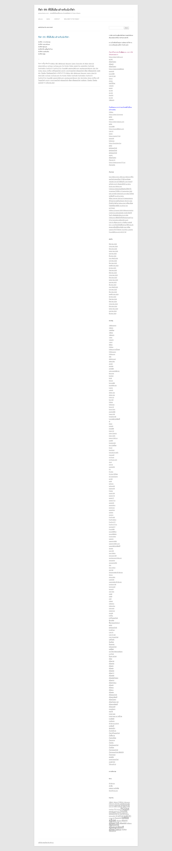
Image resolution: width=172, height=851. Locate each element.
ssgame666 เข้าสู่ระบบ (115, 582)
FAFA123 (111, 397)
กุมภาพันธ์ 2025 (113, 287)
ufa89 (110, 596)
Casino (73, 63)
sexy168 (111, 551)
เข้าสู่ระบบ (112, 783)
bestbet (111, 376)
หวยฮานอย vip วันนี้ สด (115, 716)
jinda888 (111, 428)
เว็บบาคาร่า (112, 160)
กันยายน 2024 (113, 299)
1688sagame (112, 325)
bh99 (110, 378)
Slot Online (84, 78)
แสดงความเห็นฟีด (114, 788)
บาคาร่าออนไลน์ (71, 71)
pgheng (111, 484)
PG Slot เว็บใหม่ (113, 474)
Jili (83, 63)
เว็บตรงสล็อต (112, 738)
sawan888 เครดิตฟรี (114, 546)
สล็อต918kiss (112, 683)
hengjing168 (112, 417)
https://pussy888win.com (116, 129)
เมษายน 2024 (113, 311)
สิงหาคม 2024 (113, 301)
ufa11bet (111, 592)
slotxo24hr (112, 577)
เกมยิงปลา (84, 80)
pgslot (111, 88)
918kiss (111, 112)
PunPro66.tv (42, 68)
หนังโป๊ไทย (112, 83)
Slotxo (44, 71)
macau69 (111, 455)
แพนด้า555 (112, 762)
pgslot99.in (84, 66)
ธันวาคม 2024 (113, 292)
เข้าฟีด (111, 786)
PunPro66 (91, 66)
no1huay (50, 66)
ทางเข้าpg (112, 630)
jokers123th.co (42, 66)
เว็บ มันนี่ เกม (112, 731)
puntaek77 (112, 527)
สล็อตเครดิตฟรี (113, 697)
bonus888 (112, 383)
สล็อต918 (111, 680)
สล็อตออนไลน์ (92, 71)
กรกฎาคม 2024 (113, 304)
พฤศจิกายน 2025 (113, 265)
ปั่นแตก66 (111, 644)
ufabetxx (111, 604)
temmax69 (112, 587)
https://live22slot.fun (115, 143)
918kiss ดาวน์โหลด (114, 349)
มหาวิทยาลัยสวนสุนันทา (116, 651)
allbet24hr (112, 361)
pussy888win (113, 534)
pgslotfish (112, 510)
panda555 (112, 467)
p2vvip (111, 464)
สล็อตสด (111, 692)
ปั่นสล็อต (111, 642)
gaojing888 (112, 412)
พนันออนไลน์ (80, 71)
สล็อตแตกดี (112, 707)
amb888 (111, 369)
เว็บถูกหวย (112, 740)
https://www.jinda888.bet (116, 69)
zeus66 (111, 613)
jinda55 (111, 426)
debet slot (112, 393)
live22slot (111, 450)
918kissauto (112, 352)
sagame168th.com (73, 68)
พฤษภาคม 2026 (113, 251)
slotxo (111, 78)
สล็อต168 (111, 661)
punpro (111, 515)
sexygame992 (113, 563)
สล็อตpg (111, 687)
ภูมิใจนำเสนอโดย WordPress (46, 842)
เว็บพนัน (43, 73)
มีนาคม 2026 (112, 256)
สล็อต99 (111, 64)
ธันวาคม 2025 (113, 263)
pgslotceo (112, 508)
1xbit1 (111, 342)
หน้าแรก (40, 19)
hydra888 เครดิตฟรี (114, 419)
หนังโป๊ (111, 711)
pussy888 (111, 74)
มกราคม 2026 (113, 261)
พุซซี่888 (111, 649)
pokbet (111, 512)
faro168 (111, 400)
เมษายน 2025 (113, 282)
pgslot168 (112, 493)
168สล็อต (111, 330)
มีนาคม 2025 (112, 285)
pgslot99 (111, 71)
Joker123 (91, 63)
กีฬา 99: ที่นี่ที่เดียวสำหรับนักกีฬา (56, 9)
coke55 (111, 390)
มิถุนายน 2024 (113, 306)
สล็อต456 (111, 663)
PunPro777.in (42, 78)
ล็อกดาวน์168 (112, 656)
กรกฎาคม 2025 (113, 275)
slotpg (111, 81)
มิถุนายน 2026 (113, 249)
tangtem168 (112, 584)
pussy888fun (112, 532)
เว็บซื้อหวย (112, 735)
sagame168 (125, 812)
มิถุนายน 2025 (113, 277)
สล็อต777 (111, 673)
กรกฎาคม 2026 (113, 246)
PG (63, 66)
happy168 (112, 414)
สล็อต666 (111, 671)
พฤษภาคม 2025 (113, 280)
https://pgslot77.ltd (114, 136)
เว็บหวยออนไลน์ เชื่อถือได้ (116, 752)
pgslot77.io (77, 66)
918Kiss (52, 63)
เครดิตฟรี (111, 726)
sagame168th (113, 541)
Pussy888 (65, 68)
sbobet (111, 548)
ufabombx (112, 606)
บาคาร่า (63, 71)
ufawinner (112, 611)
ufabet (111, 601)
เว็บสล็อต (111, 747)
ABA (56, 63)
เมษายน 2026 (113, 253)
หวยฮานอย (112, 714)
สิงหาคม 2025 (113, 273)
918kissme (112, 354)
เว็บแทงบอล (112, 755)
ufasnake (111, 608)
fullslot (111, 402)
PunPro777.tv (57, 68)
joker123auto (113, 433)
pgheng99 (112, 486)
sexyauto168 (112, 556)
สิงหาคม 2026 (113, 244)
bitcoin (111, 381)
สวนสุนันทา (112, 709)
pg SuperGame (113, 476)
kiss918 (111, 95)
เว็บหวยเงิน (112, 165)
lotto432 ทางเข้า (113, 452)
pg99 (110, 481)
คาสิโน (49, 71)
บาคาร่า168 (112, 76)
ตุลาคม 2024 (112, 297)
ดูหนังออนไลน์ (113, 148)
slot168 (111, 570)
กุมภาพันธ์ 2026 (113, 258)
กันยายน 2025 (113, 270)
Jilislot (86, 63)
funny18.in (79, 63)
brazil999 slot (113, 385)
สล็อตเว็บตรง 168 (113, 702)
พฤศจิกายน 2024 (113, 294)
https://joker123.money (116, 114)
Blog (48, 19)
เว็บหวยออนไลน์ (113, 750)
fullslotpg (111, 141)
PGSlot (71, 66)
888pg (110, 345)
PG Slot (66, 66)
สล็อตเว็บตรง (112, 62)
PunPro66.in (81, 75)
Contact (57, 19)
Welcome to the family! (71, 19)
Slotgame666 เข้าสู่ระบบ (116, 572)
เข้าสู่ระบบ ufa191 (114, 723)
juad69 (111, 440)
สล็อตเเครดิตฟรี (113, 704)
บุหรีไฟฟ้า (111, 639)
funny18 (111, 407)
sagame (111, 119)
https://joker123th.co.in (116, 57)
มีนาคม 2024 (112, 313)
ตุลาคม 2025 (112, 268)
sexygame (112, 560)
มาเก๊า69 (111, 654)
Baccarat (68, 63)
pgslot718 (112, 496)
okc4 (110, 462)
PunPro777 (49, 68)
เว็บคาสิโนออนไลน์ (114, 733)
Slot (94, 68)
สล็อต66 (111, 668)
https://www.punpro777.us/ (117, 162)
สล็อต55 (111, 666)
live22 (110, 448)
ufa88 (110, 594)
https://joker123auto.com (116, 122)
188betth (111, 100)
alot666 (111, 366)
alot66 (111, 364)
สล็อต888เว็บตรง (113, 678)
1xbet (110, 337)
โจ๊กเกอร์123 (112, 764)
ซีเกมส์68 (111, 620)
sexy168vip (112, 553)
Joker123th (41, 75)
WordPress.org (113, 791)
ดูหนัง (110, 117)
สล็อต (85, 71)
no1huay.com (57, 66)
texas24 (111, 589)
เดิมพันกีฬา (112, 728)
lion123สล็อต (112, 445)
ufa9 (110, 599)
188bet (111, 333)
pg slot (111, 90)
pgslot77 (111, 498)
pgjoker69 (112, 488)
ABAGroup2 (61, 63)
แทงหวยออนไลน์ (113, 759)
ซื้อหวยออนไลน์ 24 (114, 623)
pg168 (110, 59)
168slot (111, 328)
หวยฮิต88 (111, 719)
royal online (112, 536)
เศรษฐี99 (111, 757)
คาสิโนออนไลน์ (56, 71)
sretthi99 (111, 580)
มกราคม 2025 (113, 289)
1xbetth (111, 86)
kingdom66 (112, 443)
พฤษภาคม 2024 (113, 309)
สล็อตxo (111, 690)
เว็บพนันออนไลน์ (51, 73)
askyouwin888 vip (114, 371)
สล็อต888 (111, 675)
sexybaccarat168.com (86, 68)
